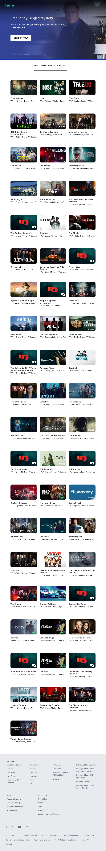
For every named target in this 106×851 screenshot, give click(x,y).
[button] (50, 65)
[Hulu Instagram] (27, 827)
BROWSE (10, 762)
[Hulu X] (14, 827)
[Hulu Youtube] (22, 827)
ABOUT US (42, 796)
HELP (9, 796)
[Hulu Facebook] (8, 827)
